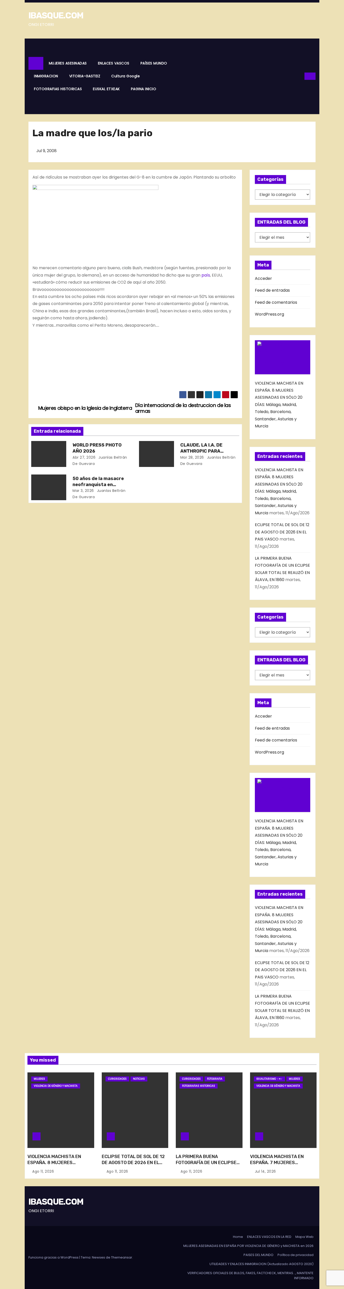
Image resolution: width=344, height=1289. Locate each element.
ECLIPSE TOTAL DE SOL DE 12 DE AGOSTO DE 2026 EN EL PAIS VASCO (282, 532)
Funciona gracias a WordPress (53, 1257)
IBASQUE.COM (55, 15)
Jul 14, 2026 (265, 1171)
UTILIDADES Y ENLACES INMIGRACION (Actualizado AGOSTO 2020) (262, 1264)
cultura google (125, 76)
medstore (153, 268)
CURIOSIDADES (117, 1079)
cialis (126, 268)
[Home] (35, 63)
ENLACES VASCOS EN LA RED (269, 1236)
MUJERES (39, 1079)
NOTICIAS (139, 1079)
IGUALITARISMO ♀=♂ (269, 1079)
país (205, 275)
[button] (300, 76)
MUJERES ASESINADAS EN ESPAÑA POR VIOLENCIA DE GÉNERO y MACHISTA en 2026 (248, 1245)
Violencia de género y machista (56, 1086)
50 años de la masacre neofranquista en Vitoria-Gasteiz (98, 484)
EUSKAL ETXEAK (106, 88)
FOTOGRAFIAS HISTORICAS (58, 88)
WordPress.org (269, 314)
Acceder (263, 278)
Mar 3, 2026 (83, 490)
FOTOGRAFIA (214, 1079)
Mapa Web (304, 1236)
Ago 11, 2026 (43, 1171)
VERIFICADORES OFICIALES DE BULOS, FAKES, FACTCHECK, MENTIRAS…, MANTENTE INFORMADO (250, 1275)
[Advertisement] (239, 76)
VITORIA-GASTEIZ (84, 76)
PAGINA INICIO (143, 88)
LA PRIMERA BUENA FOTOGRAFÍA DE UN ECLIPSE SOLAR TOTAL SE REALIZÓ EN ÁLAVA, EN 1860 (207, 1165)
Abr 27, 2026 (84, 457)
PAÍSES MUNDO (154, 63)
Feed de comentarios (276, 302)
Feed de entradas (272, 290)
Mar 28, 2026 (192, 457)
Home (238, 1236)
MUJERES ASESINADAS (68, 63)
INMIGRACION (46, 76)
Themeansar (121, 1257)
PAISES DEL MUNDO (258, 1254)
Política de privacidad (296, 1254)
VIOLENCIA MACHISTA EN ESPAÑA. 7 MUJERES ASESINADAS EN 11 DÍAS (277, 1162)
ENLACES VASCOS (113, 63)
